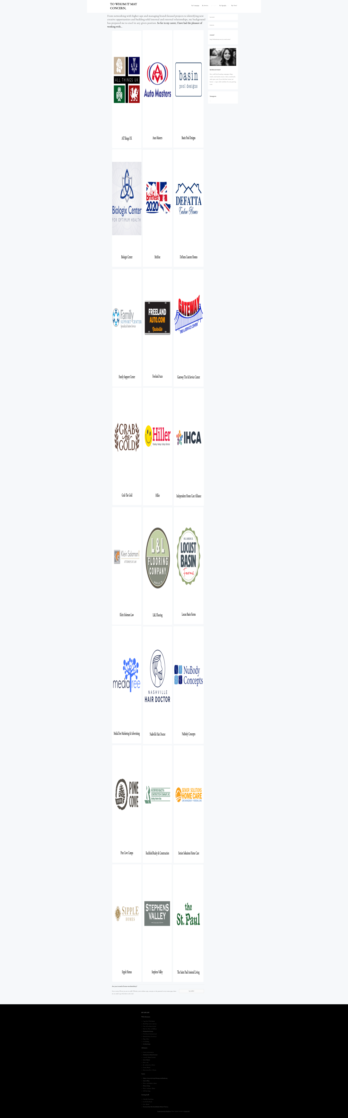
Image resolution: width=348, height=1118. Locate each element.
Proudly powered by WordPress (164, 1111)
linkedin (212, 25)
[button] (191, 991)
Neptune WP (187, 1111)
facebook (212, 17)
